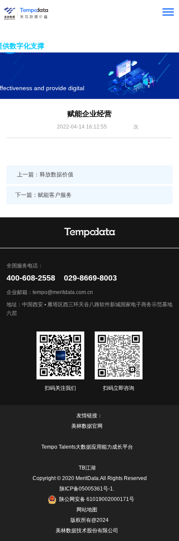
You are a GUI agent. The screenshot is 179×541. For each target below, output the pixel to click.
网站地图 (86, 510)
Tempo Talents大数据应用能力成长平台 (87, 447)
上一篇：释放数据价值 (45, 174)
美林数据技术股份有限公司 (87, 530)
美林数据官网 (87, 426)
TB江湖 (87, 468)
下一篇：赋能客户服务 (43, 195)
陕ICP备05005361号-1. (87, 489)
